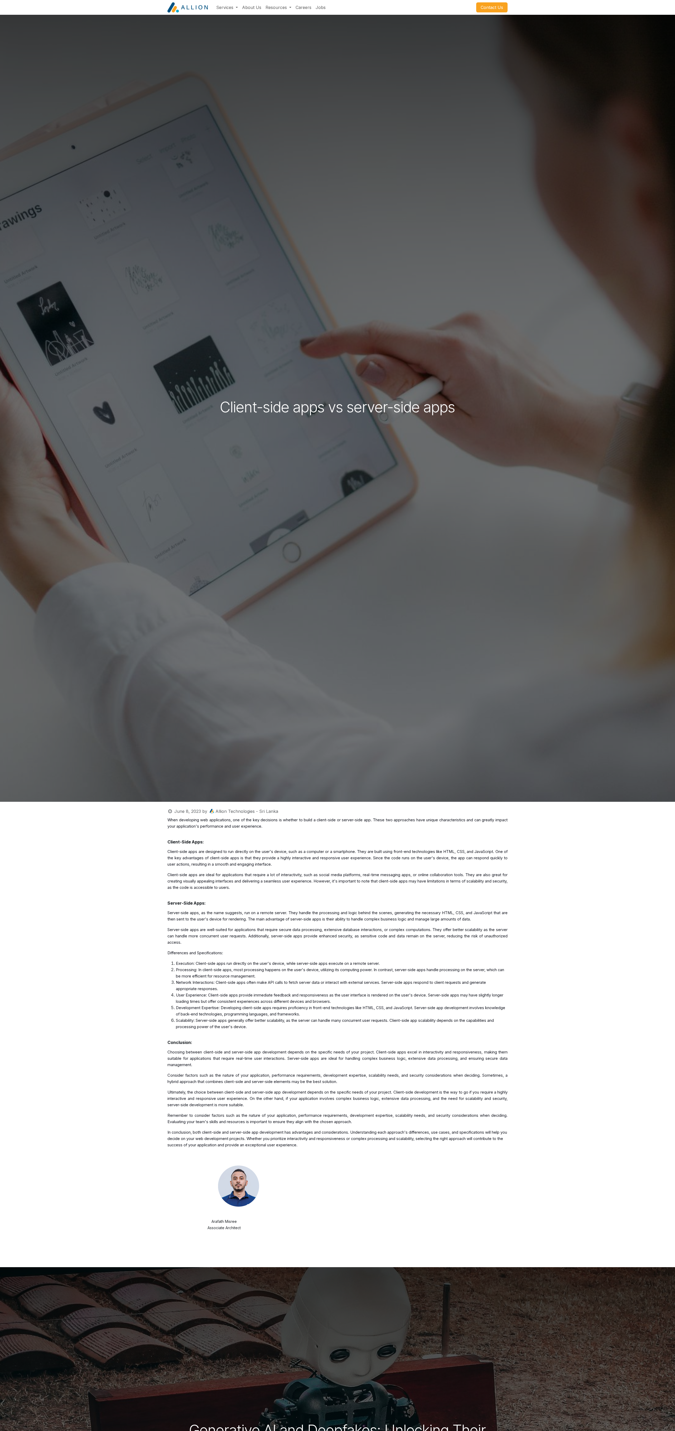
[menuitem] (227, 7)
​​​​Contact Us (492, 7)
